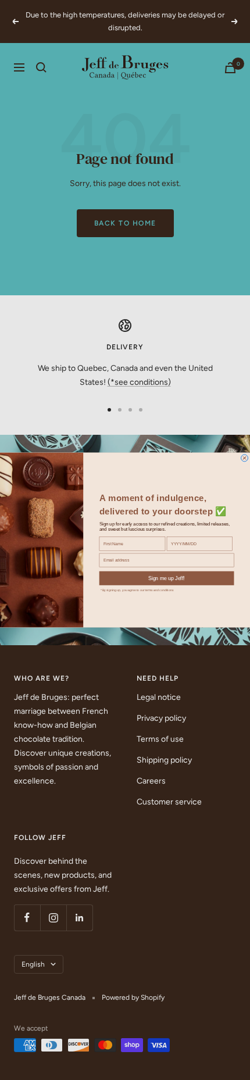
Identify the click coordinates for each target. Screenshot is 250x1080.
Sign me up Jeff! (166, 578)
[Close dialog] (244, 458)
